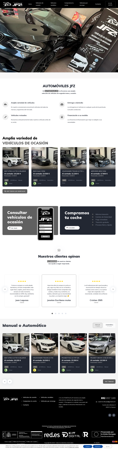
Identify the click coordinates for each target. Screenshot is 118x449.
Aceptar (88, 446)
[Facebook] (109, 415)
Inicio (30, 4)
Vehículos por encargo (84, 4)
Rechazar (97, 446)
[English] (113, 441)
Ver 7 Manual (109, 381)
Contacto (98, 4)
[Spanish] (116, 441)
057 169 (108, 398)
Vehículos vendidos (53, 4)
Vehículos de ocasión (39, 4)
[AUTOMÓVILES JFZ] (12, 4)
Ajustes (108, 446)
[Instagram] (113, 415)
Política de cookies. (73, 447)
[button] (59, 40)
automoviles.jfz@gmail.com (107, 401)
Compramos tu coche (69, 4)
